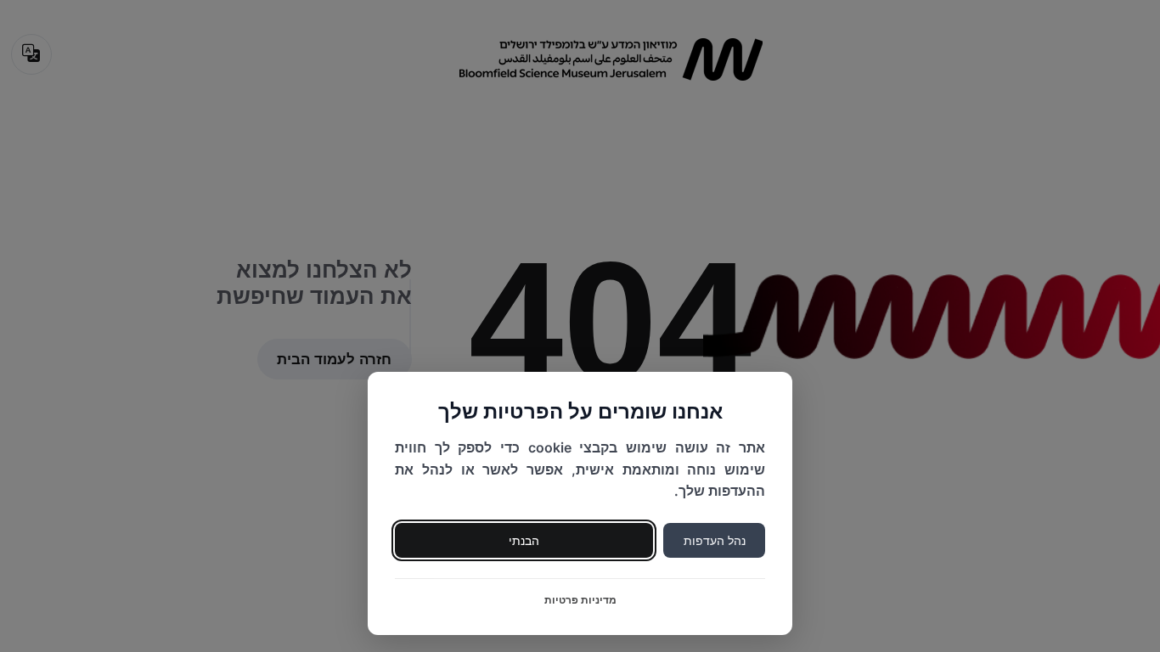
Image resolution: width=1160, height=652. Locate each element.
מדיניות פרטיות (580, 599)
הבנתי (524, 540)
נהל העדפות (715, 540)
